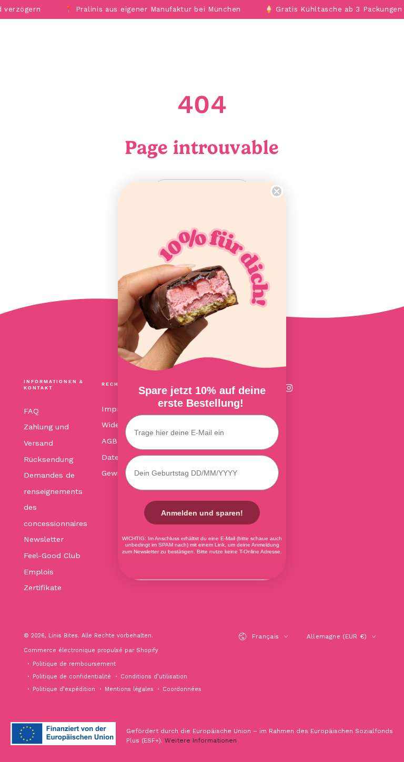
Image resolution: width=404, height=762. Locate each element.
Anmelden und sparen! (202, 513)
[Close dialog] (276, 191)
